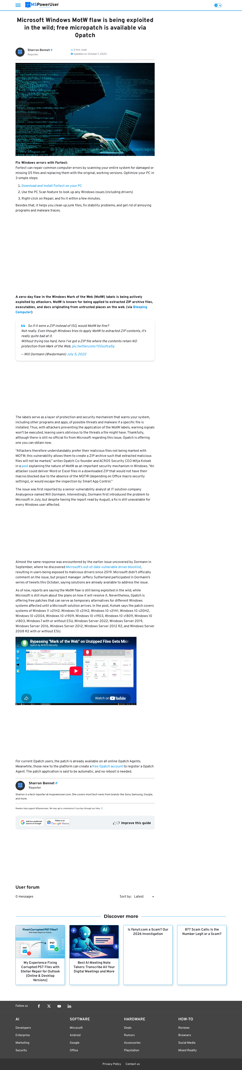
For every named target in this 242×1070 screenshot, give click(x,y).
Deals (128, 1028)
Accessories (132, 1043)
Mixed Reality (187, 1050)
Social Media (186, 1043)
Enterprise (23, 1035)
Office (74, 1050)
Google (74, 1043)
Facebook (38, 1006)
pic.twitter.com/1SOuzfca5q (93, 346)
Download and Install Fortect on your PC (52, 186)
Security (21, 1050)
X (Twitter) (49, 1006)
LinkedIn (69, 1006)
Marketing (22, 1043)
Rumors (129, 1035)
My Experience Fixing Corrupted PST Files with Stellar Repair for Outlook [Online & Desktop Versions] (40, 971)
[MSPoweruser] (42, 5)
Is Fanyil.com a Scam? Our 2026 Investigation (148, 932)
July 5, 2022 (76, 354)
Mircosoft (76, 1028)
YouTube (59, 1006)
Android (75, 1035)
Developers (23, 1028)
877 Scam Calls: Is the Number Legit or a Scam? (201, 932)
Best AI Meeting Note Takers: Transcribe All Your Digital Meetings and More (94, 967)
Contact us (133, 1064)
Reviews (184, 1028)
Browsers (184, 1035)
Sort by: (126, 897)
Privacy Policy (111, 1064)
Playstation (131, 1050)
